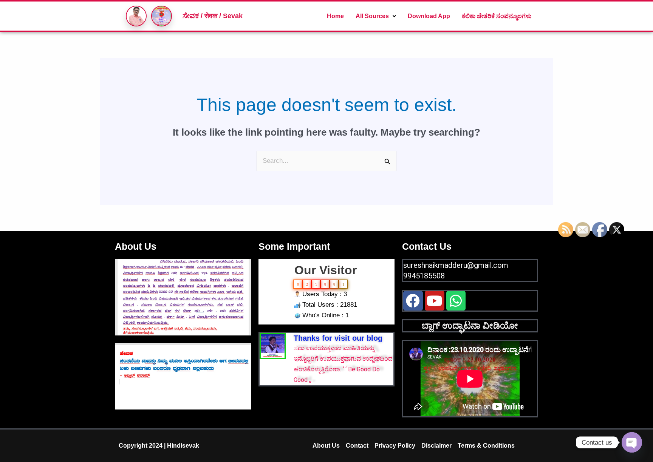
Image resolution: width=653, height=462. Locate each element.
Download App (429, 16)
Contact (357, 445)
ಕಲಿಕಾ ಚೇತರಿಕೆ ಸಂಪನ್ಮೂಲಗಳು (497, 16)
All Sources (372, 16)
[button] (376, 16)
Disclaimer (436, 445)
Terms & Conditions (486, 445)
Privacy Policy (394, 445)
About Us (326, 445)
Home (335, 16)
